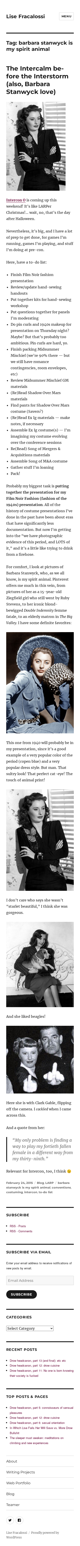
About (11, 1461)
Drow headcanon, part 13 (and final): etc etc (38, 1360)
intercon (30, 1192)
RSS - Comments (21, 1231)
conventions (61, 1187)
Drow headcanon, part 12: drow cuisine (35, 1365)
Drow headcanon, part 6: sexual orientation (37, 1423)
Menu (66, 16)
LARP (49, 1183)
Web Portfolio (18, 1483)
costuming (14, 1192)
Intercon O (16, 200)
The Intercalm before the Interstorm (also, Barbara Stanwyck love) (37, 80)
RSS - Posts (18, 1226)
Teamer (13, 1505)
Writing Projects (20, 1472)
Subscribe (21, 1294)
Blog (40, 1183)
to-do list (46, 1192)
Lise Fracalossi (25, 16)
